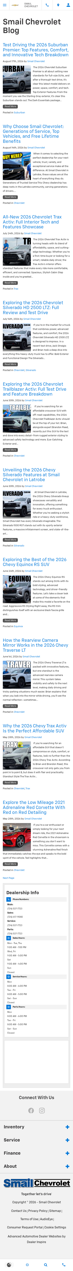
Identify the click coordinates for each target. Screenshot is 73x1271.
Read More (10, 106)
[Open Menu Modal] (4, 5)
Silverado (31, 370)
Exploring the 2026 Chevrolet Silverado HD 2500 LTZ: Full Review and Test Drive (33, 308)
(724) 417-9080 (15, 917)
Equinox (18, 626)
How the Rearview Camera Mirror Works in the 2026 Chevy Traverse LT (35, 645)
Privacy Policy (37, 1211)
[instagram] (42, 1110)
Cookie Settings (55, 1227)
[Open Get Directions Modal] (58, 5)
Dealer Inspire (36, 1242)
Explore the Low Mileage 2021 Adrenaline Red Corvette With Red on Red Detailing (34, 807)
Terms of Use (29, 1219)
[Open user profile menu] (68, 5)
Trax (16, 289)
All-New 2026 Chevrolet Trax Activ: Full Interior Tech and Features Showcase (32, 222)
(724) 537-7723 (14, 909)
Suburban (19, 112)
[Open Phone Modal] (47, 5)
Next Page (8, 878)
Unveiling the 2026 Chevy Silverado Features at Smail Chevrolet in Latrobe (31, 475)
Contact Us (18, 1211)
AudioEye (46, 1219)
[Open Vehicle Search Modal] (45, 1264)
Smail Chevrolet (36, 61)
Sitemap (55, 1211)
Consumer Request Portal (24, 1227)
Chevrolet (19, 203)
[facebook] (31, 1110)
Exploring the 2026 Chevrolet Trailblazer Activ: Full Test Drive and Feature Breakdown (34, 389)
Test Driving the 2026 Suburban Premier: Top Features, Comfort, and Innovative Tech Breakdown (36, 50)
